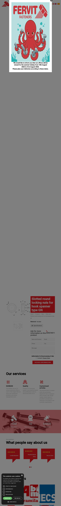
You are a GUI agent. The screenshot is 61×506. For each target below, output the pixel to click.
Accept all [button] (7, 498)
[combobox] (22, 475)
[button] (12, 502)
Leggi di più (13, 483)
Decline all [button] (18, 498)
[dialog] (12, 489)
